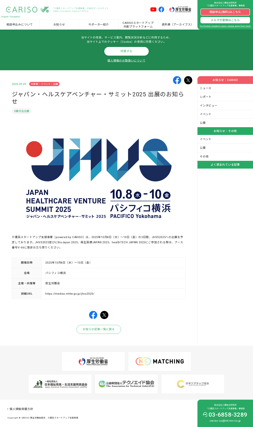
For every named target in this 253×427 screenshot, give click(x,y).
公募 (203, 123)
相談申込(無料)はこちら (225, 12)
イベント (206, 114)
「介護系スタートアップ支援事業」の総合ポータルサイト (80, 9)
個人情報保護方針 (21, 409)
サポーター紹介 (98, 24)
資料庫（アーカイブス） (178, 24)
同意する (126, 51)
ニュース (205, 88)
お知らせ (59, 24)
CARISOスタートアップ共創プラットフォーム (138, 24)
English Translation (10, 17)
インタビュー (208, 105)
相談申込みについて (19, 24)
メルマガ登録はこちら (225, 20)
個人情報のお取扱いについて (126, 60)
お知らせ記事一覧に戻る (99, 329)
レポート (206, 97)
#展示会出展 (21, 111)
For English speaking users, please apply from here (225, 26)
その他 (204, 156)
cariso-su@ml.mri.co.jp (225, 420)
